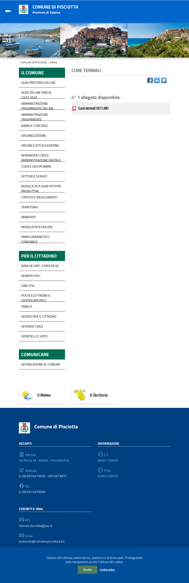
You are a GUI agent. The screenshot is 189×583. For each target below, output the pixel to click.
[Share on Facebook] (150, 80)
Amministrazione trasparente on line (37, 104)
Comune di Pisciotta (55, 6)
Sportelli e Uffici (34, 336)
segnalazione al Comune (40, 364)
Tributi (26, 306)
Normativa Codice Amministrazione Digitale (41, 156)
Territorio (29, 207)
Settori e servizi (34, 176)
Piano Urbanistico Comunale (35, 238)
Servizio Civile (32, 326)
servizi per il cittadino (38, 316)
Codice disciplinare (36, 166)
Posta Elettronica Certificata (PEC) (35, 296)
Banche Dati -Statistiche (40, 265)
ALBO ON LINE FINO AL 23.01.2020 (36, 93)
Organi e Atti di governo (40, 145)
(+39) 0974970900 (32, 492)
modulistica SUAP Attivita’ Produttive (41, 187)
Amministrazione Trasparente (34, 115)
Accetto (87, 569)
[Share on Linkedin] (157, 80)
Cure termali (93, 107)
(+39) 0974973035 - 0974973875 (43, 476)
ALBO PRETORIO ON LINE (38, 82)
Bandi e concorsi (34, 125)
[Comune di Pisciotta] (23, 9)
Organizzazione (33, 135)
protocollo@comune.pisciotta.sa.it (42, 541)
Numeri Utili (30, 275)
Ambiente (28, 217)
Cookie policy (107, 569)
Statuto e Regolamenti (39, 197)
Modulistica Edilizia (36, 226)
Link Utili (28, 285)
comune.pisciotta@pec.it (35, 525)
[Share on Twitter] (164, 80)
